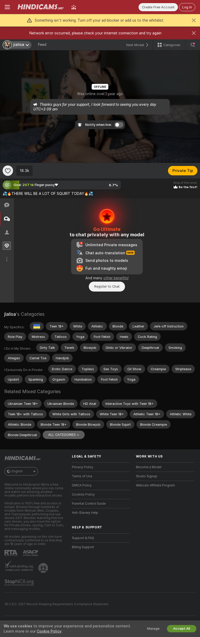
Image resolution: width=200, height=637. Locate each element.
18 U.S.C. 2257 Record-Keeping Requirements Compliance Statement (56, 604)
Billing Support (83, 547)
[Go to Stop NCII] (19, 582)
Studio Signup (146, 476)
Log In (187, 7)
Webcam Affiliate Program (155, 485)
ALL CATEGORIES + (63, 435)
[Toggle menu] (7, 7)
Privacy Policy (82, 467)
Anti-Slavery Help (85, 513)
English (17, 471)
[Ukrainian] (37, 326)
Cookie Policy (49, 631)
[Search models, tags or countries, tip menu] (192, 44)
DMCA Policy (82, 485)
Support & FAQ (83, 538)
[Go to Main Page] (41, 7)
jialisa (10, 314)
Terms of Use (82, 476)
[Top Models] (74, 7)
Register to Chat (107, 286)
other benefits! (116, 278)
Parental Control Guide (89, 503)
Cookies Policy (83, 494)
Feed (42, 44)
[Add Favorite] (8, 170)
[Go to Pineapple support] (43, 568)
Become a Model (148, 467)
